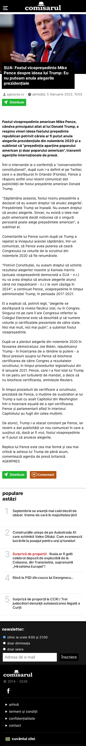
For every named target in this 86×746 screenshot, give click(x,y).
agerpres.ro (15, 94)
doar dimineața (18, 643)
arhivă (14, 705)
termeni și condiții (23, 712)
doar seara (14, 649)
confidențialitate (22, 718)
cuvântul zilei (23, 739)
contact (15, 725)
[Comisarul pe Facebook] (8, 691)
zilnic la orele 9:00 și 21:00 (27, 637)
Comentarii (45, 474)
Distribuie (16, 102)
